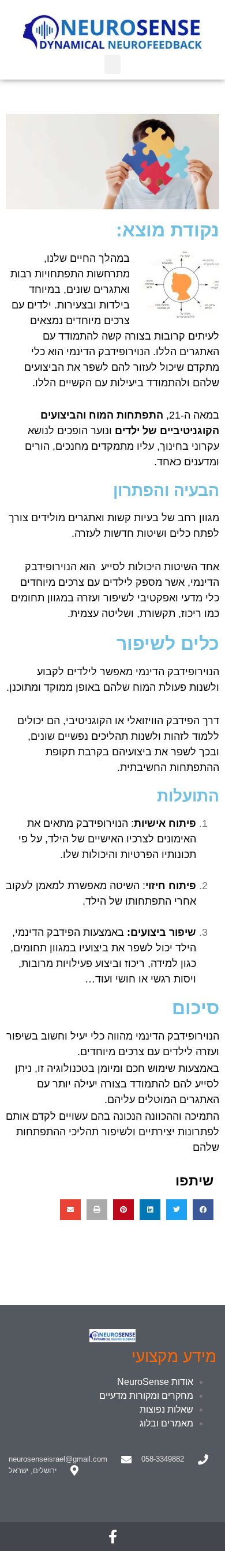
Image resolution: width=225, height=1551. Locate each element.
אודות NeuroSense (155, 1382)
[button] (112, 64)
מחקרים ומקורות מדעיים (146, 1396)
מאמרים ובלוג (166, 1423)
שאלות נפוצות (166, 1409)
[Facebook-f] (112, 1537)
